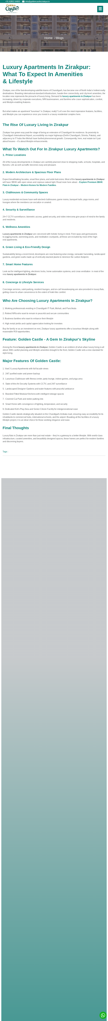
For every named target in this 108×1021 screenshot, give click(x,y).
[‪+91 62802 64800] (3, 1)
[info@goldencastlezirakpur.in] (23, 1)
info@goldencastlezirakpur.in (37, 1)
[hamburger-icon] (100, 9)
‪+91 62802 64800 (12, 1)
